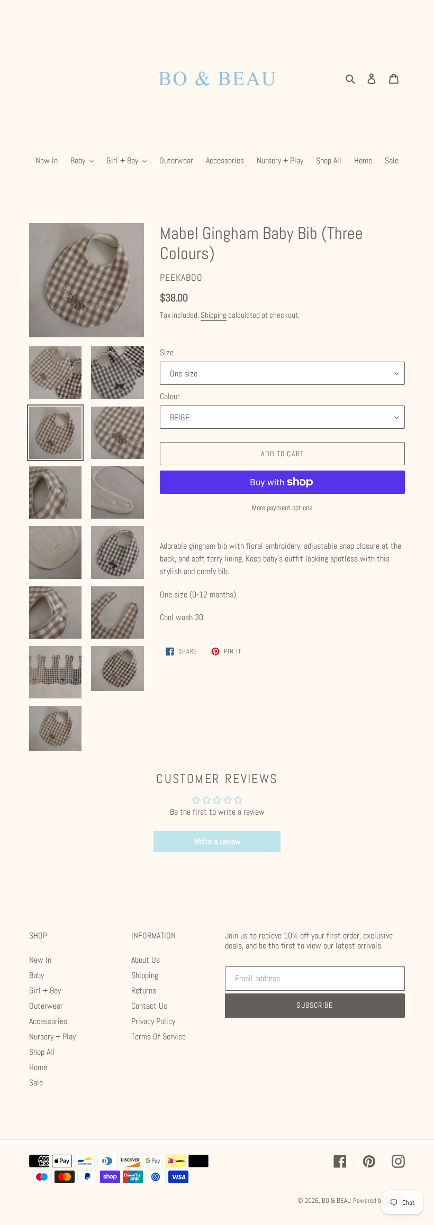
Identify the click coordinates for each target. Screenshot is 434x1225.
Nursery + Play (52, 1036)
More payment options (282, 507)
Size (167, 352)
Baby (36, 975)
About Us (145, 959)
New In (40, 959)
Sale (36, 1082)
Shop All (42, 1051)
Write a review (217, 841)
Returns (143, 990)
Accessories (48, 1021)
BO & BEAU (336, 1200)
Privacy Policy (153, 1021)
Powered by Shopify (379, 1200)
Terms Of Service (158, 1036)
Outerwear (46, 1005)
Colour (170, 396)
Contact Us (149, 1005)
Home (38, 1067)
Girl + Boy (45, 990)
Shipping (214, 315)
